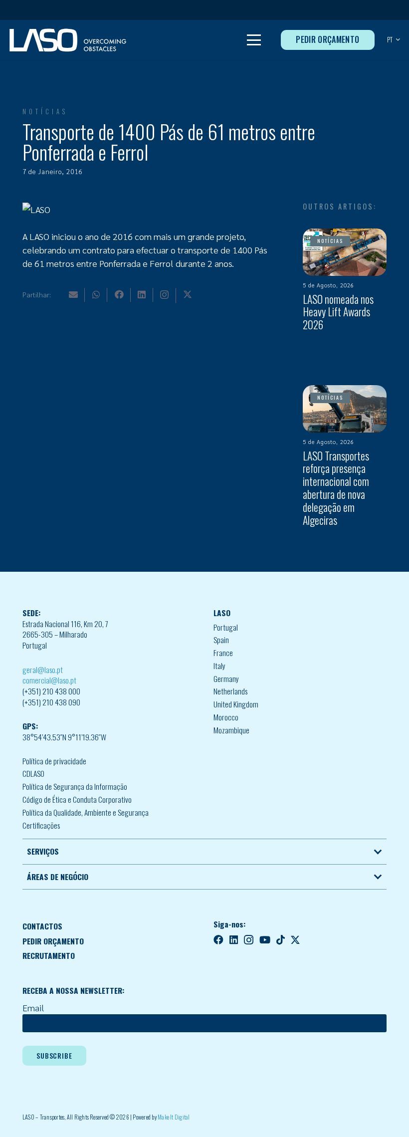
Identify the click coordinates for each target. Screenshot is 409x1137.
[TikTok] (280, 940)
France (223, 652)
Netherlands (230, 690)
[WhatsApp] (96, 294)
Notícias (45, 111)
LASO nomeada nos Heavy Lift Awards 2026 (338, 312)
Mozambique (231, 729)
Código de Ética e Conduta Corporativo (77, 799)
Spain (221, 639)
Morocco (225, 716)
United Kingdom (235, 703)
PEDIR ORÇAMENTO (53, 940)
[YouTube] (264, 940)
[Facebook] (119, 294)
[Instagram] (164, 295)
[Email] (73, 294)
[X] (187, 294)
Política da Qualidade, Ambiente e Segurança (85, 812)
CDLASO (33, 773)
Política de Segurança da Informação (74, 786)
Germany (226, 678)
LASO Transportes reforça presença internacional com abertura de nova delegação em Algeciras (336, 488)
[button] (254, 40)
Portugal (225, 627)
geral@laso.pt (42, 669)
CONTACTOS (42, 925)
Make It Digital (174, 1117)
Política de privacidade (54, 760)
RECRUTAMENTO (48, 955)
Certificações (41, 825)
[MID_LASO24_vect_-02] (68, 40)
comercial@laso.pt (49, 680)
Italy (219, 665)
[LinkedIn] (142, 294)
